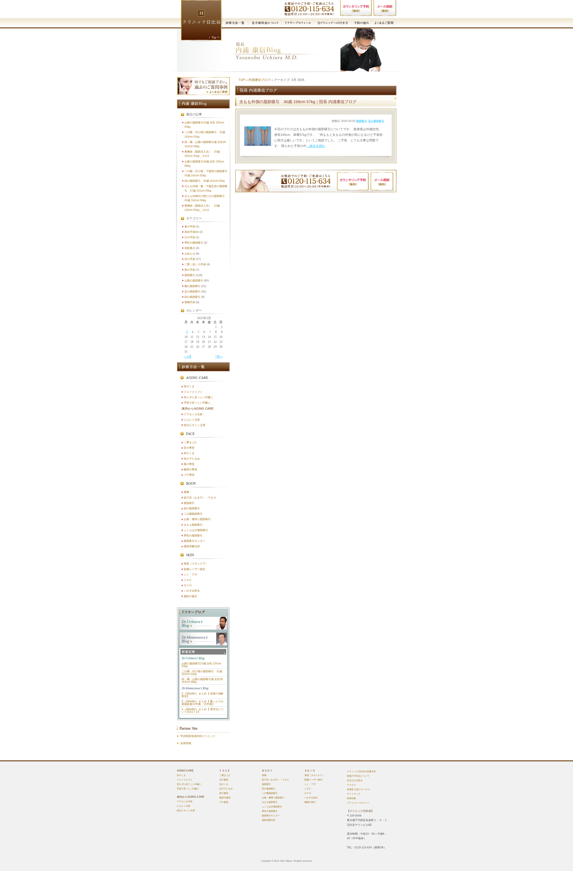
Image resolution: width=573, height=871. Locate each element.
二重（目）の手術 (195, 264)
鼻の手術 (189, 226)
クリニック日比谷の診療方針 (361, 771)
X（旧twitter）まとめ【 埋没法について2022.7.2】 (202, 710)
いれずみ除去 (192, 590)
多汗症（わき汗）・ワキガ (200, 497)
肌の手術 (189, 269)
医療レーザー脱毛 (194, 569)
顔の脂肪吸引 (192, 296)
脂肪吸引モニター (194, 540)
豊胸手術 (189, 302)
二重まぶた (190, 442)
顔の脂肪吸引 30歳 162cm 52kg (204, 180)
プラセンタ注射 (193, 414)
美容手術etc (191, 231)
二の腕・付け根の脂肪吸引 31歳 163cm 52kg (202, 673)
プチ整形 (189, 474)
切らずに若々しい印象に (198, 397)
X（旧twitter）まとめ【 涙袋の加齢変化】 (202, 695)
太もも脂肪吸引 (193, 524)
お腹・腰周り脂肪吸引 (197, 519)
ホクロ (188, 585)
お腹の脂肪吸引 (193, 280)
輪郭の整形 (190, 469)
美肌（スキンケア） (196, 563)
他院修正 (189, 248)
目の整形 (189, 447)
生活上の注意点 (355, 780)
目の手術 (189, 259)
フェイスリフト (193, 391)
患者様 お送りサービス (358, 789)
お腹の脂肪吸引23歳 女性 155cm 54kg (201, 665)
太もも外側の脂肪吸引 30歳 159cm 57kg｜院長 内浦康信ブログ (298, 101)
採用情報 (185, 743)
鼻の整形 (189, 464)
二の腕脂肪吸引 (193, 513)
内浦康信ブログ (259, 80)
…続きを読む (315, 146)
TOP (241, 80)
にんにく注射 (192, 419)
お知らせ (189, 253)
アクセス (351, 785)
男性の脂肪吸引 (193, 242)
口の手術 (189, 237)
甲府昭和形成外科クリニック (197, 736)
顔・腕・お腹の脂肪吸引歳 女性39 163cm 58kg (202, 680)
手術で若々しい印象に (197, 402)
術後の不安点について (358, 776)
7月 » (218, 356)
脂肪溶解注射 (192, 546)
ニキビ (188, 579)
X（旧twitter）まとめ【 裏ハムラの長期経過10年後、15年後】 (202, 703)
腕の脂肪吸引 (192, 286)
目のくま (189, 386)
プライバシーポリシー (358, 803)
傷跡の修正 (190, 596)
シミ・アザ (190, 574)
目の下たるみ (192, 458)
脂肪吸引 (361, 121)
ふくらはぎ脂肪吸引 (196, 530)
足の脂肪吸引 (376, 121)
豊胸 (186, 492)
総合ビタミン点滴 (194, 425)
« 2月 (188, 356)
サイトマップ (353, 794)
